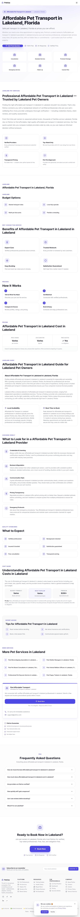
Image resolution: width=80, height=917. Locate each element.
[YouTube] (10, 896)
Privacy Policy (62, 908)
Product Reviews (40, 889)
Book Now (41, 701)
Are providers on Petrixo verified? (18, 784)
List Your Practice (56, 883)
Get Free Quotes (14, 46)
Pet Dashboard (40, 891)
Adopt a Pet (23, 887)
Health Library (39, 884)
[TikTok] (7, 900)
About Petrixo (71, 882)
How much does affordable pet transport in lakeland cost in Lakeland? (30, 777)
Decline (53, 912)
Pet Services (23, 884)
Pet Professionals (24, 882)
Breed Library (23, 891)
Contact (70, 884)
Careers (70, 887)
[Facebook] (7, 896)
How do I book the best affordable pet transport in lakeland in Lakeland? (31, 770)
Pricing (54, 888)
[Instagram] (3, 896)
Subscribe (72, 868)
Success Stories (56, 890)
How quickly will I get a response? (18, 791)
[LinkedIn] (3, 900)
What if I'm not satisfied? (15, 806)
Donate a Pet (23, 889)
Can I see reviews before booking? (18, 798)
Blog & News (39, 887)
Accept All (44, 912)
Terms (26, 911)
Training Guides (40, 882)
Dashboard (55, 886)
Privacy (32, 911)
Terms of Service (72, 891)
